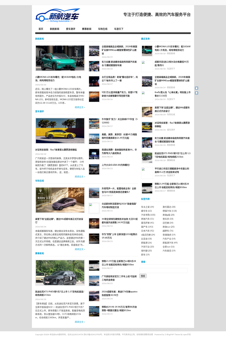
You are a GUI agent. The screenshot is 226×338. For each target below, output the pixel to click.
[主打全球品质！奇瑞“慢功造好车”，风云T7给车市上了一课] (94, 81)
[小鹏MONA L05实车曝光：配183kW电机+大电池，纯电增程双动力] (60, 58)
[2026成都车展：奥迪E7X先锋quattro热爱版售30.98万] (94, 296)
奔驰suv (168, 227)
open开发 (187, 335)
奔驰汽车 (147, 219)
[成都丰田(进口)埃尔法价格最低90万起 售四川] (147, 66)
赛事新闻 (86, 29)
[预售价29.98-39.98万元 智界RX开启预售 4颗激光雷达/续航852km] (94, 311)
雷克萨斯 (147, 223)
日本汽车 (147, 231)
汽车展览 (169, 251)
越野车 (168, 231)
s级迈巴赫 (148, 235)
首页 (41, 29)
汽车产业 (169, 239)
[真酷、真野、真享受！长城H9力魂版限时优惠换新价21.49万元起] (94, 139)
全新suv (168, 247)
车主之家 (147, 207)
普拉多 (168, 219)
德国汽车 (170, 211)
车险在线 (102, 29)
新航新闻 (54, 29)
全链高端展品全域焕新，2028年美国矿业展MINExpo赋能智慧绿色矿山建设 (119, 50)
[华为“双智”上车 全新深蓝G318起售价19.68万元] (94, 239)
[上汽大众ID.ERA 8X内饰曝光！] (94, 169)
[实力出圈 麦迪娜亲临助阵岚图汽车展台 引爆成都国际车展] (94, 66)
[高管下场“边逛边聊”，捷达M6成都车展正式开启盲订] (60, 200)
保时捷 (146, 251)
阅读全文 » (80, 107)
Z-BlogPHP (169, 335)
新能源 (146, 243)
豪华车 (146, 211)
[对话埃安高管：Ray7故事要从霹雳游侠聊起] (60, 131)
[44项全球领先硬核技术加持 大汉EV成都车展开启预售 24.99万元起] (94, 223)
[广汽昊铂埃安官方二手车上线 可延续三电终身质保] (94, 281)
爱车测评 (70, 29)
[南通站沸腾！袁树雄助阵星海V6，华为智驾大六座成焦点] (94, 154)
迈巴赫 (168, 223)
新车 (145, 255)
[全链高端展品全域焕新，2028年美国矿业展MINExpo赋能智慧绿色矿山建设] (94, 51)
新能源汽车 (170, 243)
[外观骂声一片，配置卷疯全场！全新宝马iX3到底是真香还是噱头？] (94, 193)
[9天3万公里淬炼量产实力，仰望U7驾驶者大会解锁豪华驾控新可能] (94, 97)
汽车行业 (147, 247)
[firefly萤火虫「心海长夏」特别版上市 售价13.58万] (147, 97)
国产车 (147, 227)
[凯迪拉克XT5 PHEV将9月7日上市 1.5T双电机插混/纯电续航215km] (60, 273)
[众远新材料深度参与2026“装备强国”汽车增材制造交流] (94, 208)
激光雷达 (169, 207)
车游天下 (118, 29)
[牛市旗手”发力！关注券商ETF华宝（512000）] (94, 123)
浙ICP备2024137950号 (93, 335)
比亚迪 (146, 239)
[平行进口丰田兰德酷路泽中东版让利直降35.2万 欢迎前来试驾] (147, 173)
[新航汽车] (57, 15)
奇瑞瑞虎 (169, 235)
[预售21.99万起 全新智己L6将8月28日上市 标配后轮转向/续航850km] (94, 265)
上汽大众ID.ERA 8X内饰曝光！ (116, 165)
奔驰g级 (168, 215)
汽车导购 (148, 215)
